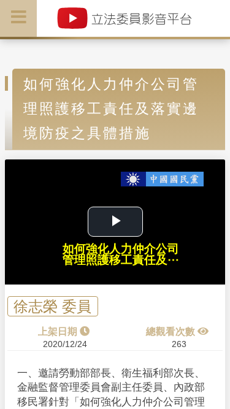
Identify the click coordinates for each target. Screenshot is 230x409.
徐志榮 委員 (52, 306)
